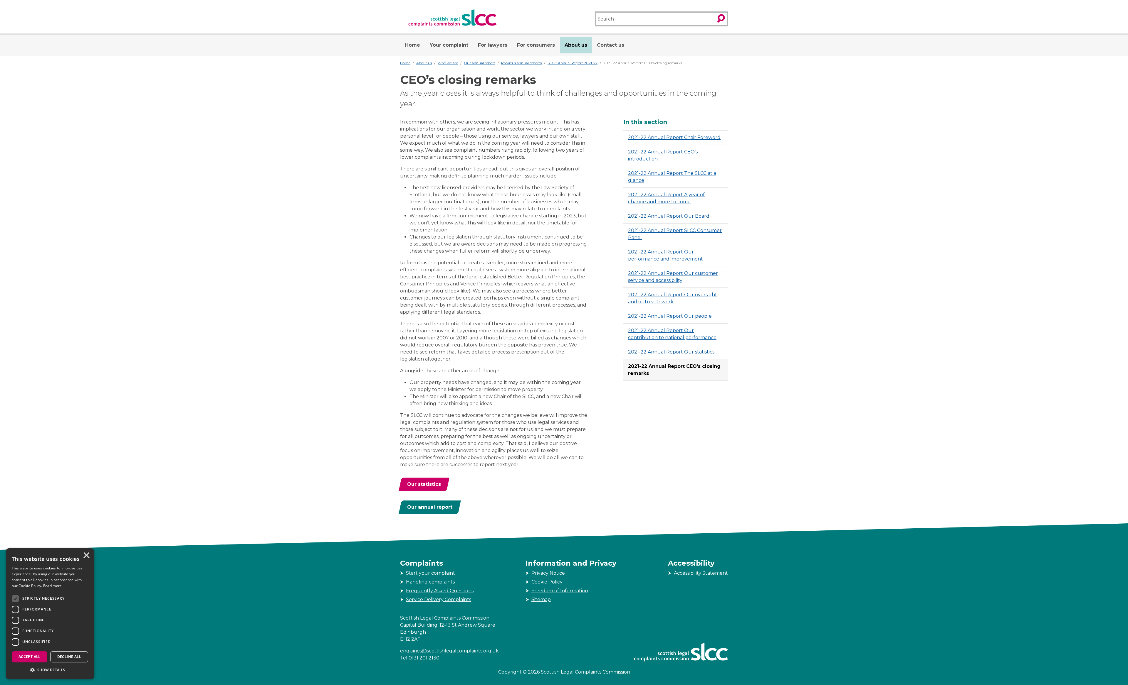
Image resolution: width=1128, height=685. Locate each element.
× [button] (86, 555)
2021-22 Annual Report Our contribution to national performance (672, 334)
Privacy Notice (548, 573)
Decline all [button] (69, 656)
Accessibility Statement (701, 573)
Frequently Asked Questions (440, 590)
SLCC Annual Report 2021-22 (572, 63)
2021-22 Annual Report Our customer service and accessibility (673, 276)
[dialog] (50, 613)
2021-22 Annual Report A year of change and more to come (666, 198)
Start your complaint (430, 573)
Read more (52, 585)
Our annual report (479, 63)
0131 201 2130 (424, 658)
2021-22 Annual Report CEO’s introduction (663, 155)
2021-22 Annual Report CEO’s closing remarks (674, 369)
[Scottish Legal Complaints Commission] (452, 18)
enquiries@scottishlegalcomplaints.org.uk (449, 651)
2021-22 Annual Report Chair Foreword (674, 137)
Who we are (448, 63)
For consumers (536, 45)
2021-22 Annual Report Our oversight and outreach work (672, 298)
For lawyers (492, 45)
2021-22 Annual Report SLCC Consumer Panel (675, 234)
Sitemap (541, 599)
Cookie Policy (547, 582)
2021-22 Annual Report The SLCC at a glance (672, 176)
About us (576, 45)
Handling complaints (430, 582)
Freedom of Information (559, 590)
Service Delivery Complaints (438, 599)
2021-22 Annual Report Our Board (668, 216)
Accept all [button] (30, 656)
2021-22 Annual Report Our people (670, 316)
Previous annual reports (521, 63)
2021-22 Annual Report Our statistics (671, 352)
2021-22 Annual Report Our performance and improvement (665, 255)
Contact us (610, 45)
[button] (50, 669)
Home (412, 45)
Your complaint (449, 45)
